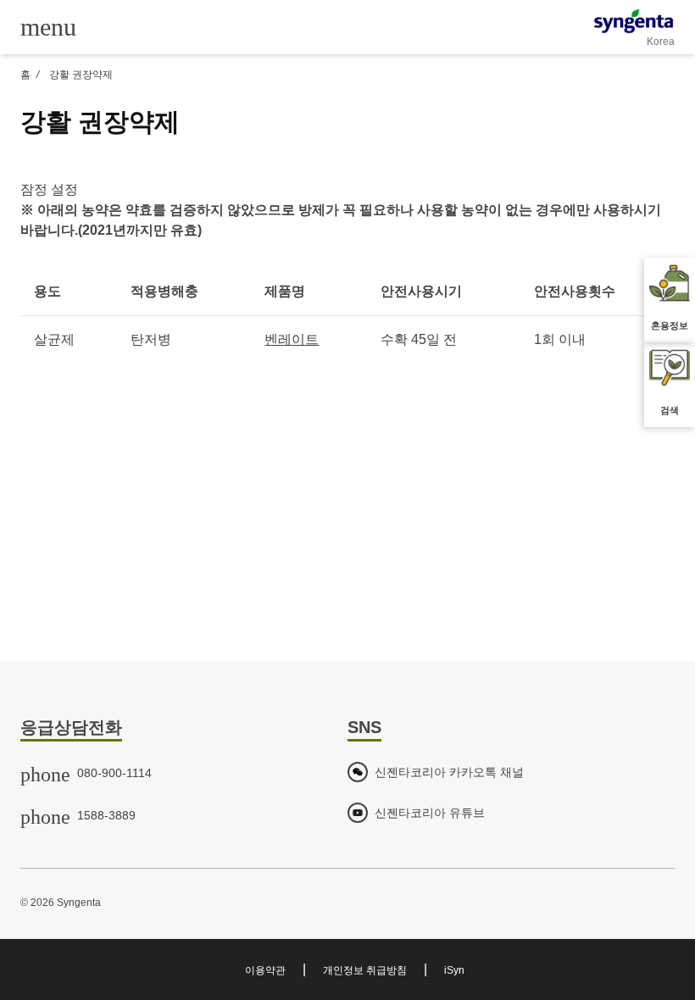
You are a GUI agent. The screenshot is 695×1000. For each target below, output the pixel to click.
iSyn (454, 970)
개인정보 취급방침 (365, 970)
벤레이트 (291, 339)
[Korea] (633, 21)
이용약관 (265, 970)
